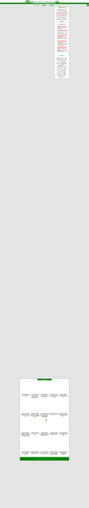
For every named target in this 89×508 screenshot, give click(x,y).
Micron (60, 63)
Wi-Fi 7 (60, 77)
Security (65, 68)
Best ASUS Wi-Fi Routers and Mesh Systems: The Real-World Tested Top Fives (35, 452)
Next (39, 376)
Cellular (57, 60)
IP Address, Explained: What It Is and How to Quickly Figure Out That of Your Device (63, 434)
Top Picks (64, 71)
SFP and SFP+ (58, 70)
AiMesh (58, 59)
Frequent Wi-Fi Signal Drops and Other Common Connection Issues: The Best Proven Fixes (44, 395)
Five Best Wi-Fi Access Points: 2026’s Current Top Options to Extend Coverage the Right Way (54, 395)
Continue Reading (25, 78)
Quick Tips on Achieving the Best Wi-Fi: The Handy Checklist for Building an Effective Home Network (54, 453)
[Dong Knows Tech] (28, 1)
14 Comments (31, 89)
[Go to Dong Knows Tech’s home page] (32, 1)
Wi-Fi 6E (65, 75)
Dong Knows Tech (40, 458)
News (39, 1)
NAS (59, 64)
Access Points (65, 58)
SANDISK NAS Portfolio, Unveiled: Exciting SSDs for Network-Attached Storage (62, 36)
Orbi (59, 67)
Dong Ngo (58, 46)
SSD (61, 70)
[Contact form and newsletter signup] (54, 1)
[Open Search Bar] (63, 1)
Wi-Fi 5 (58, 75)
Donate (58, 1)
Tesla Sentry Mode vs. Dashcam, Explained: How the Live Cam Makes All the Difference (27, 233)
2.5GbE (58, 58)
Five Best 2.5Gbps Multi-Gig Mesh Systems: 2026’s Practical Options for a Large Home (63, 453)
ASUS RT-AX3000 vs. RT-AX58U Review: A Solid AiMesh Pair (62, 26)
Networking (60, 66)
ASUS (60, 59)
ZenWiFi (63, 77)
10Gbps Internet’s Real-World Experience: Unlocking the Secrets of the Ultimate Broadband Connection (62, 47)
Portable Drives (65, 67)
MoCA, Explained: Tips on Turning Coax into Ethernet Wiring (25, 395)
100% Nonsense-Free (48, 3)
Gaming (58, 62)
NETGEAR (62, 64)
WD (62, 74)
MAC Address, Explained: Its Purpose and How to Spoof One (54, 414)
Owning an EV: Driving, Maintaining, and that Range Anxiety (27, 327)
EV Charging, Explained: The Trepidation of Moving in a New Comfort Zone (27, 179)
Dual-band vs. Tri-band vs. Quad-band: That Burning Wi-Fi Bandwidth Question (54, 433)
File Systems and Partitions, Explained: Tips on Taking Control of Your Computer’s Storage (25, 415)
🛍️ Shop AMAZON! (44, 5)
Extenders (65, 60)
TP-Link (59, 73)
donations (58, 19)
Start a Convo (31, 280)
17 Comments (31, 236)
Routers (58, 68)
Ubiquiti (58, 74)
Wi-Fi (65, 74)
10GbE (61, 58)
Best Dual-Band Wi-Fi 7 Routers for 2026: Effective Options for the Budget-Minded (25, 453)
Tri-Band (64, 72)
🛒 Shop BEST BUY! (51, 5)
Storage (64, 70)
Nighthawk (65, 66)
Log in (55, 3)
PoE (61, 67)
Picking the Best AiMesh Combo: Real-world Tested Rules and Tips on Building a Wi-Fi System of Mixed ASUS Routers (35, 415)
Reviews (35, 1)
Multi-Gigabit (64, 63)
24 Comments (31, 182)
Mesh (58, 63)
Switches (58, 71)
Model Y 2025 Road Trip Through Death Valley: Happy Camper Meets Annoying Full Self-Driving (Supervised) (28, 85)
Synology (61, 71)
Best (62, 59)
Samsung (62, 68)
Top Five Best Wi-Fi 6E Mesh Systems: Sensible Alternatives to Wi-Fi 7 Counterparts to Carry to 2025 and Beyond (35, 396)
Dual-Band (61, 60)
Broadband (65, 59)
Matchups (64, 62)
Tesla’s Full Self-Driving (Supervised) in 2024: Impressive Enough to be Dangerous (28, 131)
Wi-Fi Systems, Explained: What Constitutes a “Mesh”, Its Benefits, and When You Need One (63, 414)
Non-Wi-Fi (57, 67)
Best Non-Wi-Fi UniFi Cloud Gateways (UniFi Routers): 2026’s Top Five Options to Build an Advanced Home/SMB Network (44, 415)
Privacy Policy (52, 458)
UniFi (60, 74)
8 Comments (31, 135)
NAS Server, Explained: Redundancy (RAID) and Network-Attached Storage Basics (63, 395)
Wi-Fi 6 (61, 75)
